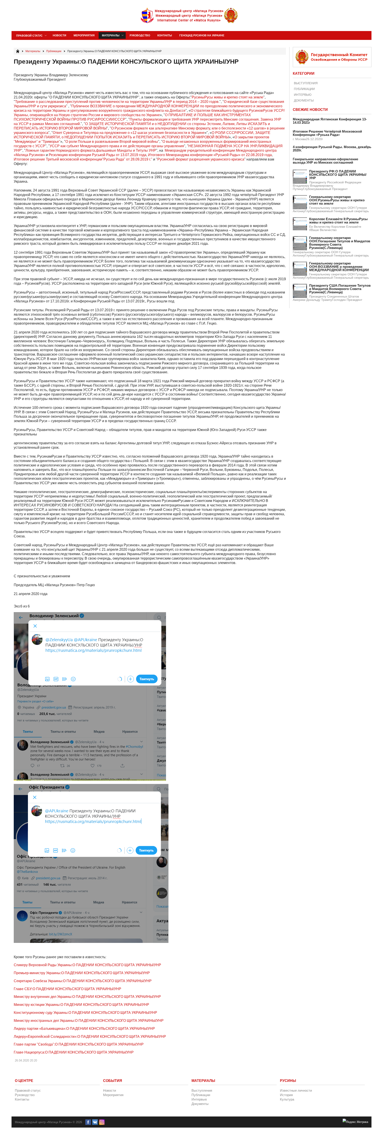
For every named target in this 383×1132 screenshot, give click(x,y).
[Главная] (18, 51)
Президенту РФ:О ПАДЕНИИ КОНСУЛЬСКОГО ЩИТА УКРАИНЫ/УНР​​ (337, 174)
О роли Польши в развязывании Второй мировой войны (111, 141)
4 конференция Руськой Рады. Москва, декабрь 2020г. (332, 148)
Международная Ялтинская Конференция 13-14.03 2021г (330, 120)
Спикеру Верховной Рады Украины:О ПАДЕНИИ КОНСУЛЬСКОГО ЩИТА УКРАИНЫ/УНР (87, 965)
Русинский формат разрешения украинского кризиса (200, 159)
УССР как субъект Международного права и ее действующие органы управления (117, 146)
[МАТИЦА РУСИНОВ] (189, 15)
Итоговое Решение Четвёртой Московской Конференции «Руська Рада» (327, 133)
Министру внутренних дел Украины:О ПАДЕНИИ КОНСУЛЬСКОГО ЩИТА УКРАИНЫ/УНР (87, 997)
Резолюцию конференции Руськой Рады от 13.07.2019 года (97, 155)
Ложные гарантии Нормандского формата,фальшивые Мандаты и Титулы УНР (90, 150)
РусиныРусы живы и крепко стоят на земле (227, 97)
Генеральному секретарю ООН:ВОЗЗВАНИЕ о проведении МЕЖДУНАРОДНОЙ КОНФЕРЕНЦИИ (339, 266)
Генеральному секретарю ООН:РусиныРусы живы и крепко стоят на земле (337, 200)
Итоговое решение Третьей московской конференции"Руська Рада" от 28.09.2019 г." (83, 159)
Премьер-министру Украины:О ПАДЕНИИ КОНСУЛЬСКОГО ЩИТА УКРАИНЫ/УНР (82, 973)
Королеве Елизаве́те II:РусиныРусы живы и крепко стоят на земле (338, 220)
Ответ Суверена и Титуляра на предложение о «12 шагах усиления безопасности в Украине (129, 133)
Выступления (306, 83)
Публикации (304, 89)
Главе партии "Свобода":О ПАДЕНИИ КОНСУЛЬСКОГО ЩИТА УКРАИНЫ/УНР (79, 1044)
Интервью (302, 94)
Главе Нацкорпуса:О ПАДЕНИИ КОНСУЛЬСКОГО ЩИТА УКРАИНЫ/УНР (74, 1052)
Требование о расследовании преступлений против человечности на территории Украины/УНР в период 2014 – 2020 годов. (117, 102)
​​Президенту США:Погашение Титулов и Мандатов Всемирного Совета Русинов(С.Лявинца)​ (340, 289)
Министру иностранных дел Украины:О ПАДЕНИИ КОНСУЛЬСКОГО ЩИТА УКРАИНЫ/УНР (89, 1020)
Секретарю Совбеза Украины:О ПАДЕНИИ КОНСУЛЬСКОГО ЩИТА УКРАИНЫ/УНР (83, 981)
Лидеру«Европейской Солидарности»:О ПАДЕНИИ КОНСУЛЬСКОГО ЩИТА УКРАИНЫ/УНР (90, 1036)
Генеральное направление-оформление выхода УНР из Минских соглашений (325, 160)
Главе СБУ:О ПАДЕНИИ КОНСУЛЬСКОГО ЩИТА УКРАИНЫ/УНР (67, 989)
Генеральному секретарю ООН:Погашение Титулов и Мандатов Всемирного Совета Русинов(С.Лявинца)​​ (339, 243)
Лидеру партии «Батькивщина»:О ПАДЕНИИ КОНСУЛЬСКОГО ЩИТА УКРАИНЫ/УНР (84, 1028)
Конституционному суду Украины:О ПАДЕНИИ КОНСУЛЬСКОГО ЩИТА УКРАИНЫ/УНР (85, 1012)
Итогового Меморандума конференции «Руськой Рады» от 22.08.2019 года (210, 155)
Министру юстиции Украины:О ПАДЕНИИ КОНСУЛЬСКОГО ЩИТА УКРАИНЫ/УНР (81, 1005)
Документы (304, 100)
